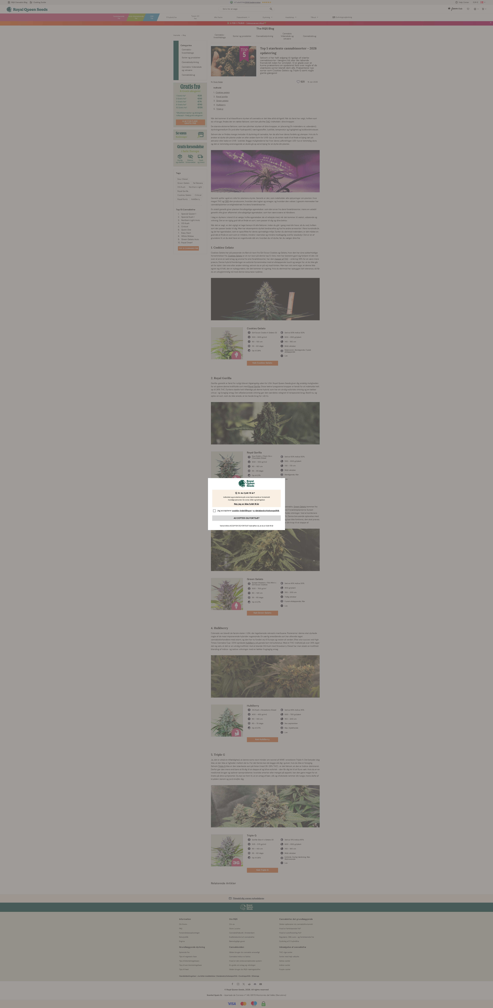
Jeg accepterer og (248, 510)
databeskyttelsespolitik (267, 510)
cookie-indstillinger (242, 510)
